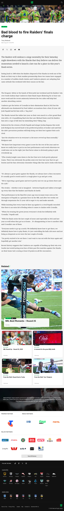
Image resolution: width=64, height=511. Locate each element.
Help (22, 506)
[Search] (62, 2)
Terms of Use (4, 506)
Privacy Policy (12, 506)
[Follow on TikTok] (15, 463)
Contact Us (27, 506)
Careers (18, 506)
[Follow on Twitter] (22, 463)
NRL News (4, 26)
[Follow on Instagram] (26, 463)
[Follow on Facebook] (19, 463)
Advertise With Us (35, 506)
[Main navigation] (2, 2)
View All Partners (32, 456)
